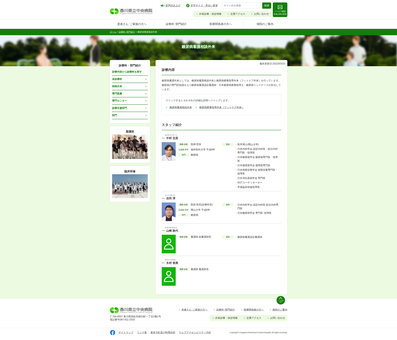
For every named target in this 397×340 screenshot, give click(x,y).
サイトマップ (125, 332)
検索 (266, 5)
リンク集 (142, 332)
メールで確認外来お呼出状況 (280, 12)
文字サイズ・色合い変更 (204, 5)
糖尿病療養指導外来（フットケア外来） (221, 107)
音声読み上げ (172, 5)
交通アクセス (237, 14)
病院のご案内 (265, 24)
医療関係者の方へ (221, 24)
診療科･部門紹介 (176, 24)
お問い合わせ (261, 14)
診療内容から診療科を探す (127, 71)
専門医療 (117, 93)
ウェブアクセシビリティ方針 (195, 332)
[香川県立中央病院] (131, 10)
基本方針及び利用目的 (162, 332)
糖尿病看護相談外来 (181, 107)
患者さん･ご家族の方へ (132, 24)
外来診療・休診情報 (210, 14)
